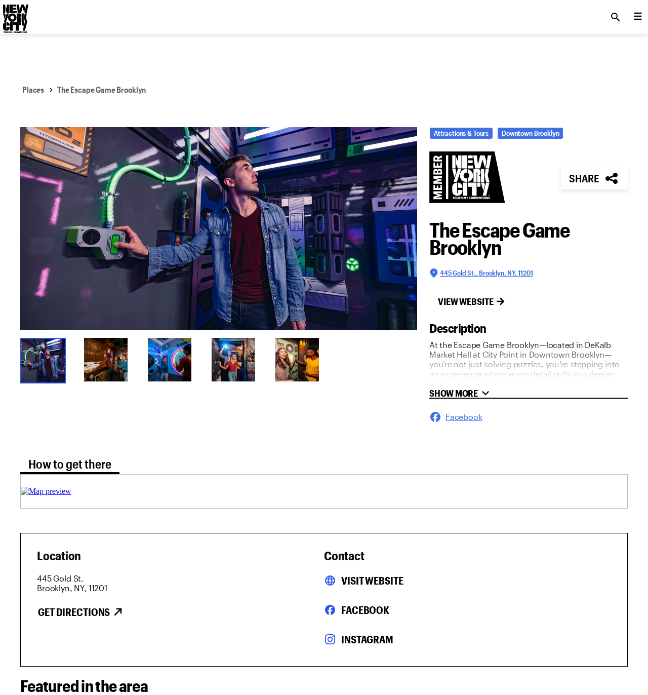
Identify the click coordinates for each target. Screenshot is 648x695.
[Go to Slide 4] (237, 359)
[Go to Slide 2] (109, 359)
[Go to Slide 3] (173, 359)
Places (33, 89)
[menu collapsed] (638, 17)
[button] (218, 228)
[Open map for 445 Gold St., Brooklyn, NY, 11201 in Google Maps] (46, 491)
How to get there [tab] (69, 463)
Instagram (367, 639)
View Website (466, 301)
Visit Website (372, 580)
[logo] (14, 14)
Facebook (365, 610)
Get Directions (74, 612)
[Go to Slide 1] (45, 359)
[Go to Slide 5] (300, 359)
